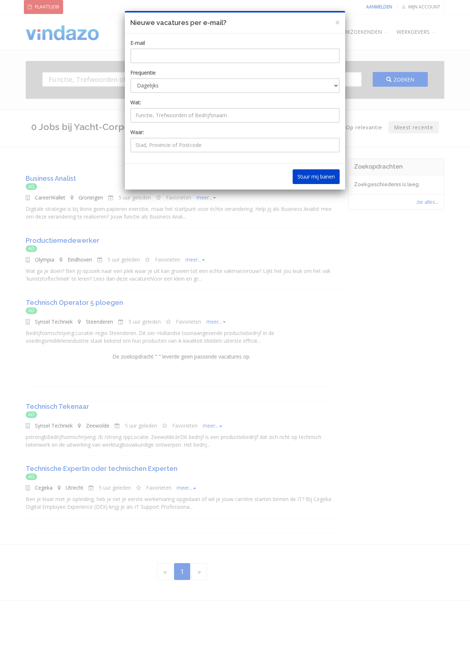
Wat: (135, 102)
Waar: (137, 132)
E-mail (137, 42)
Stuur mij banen (316, 176)
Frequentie (143, 72)
